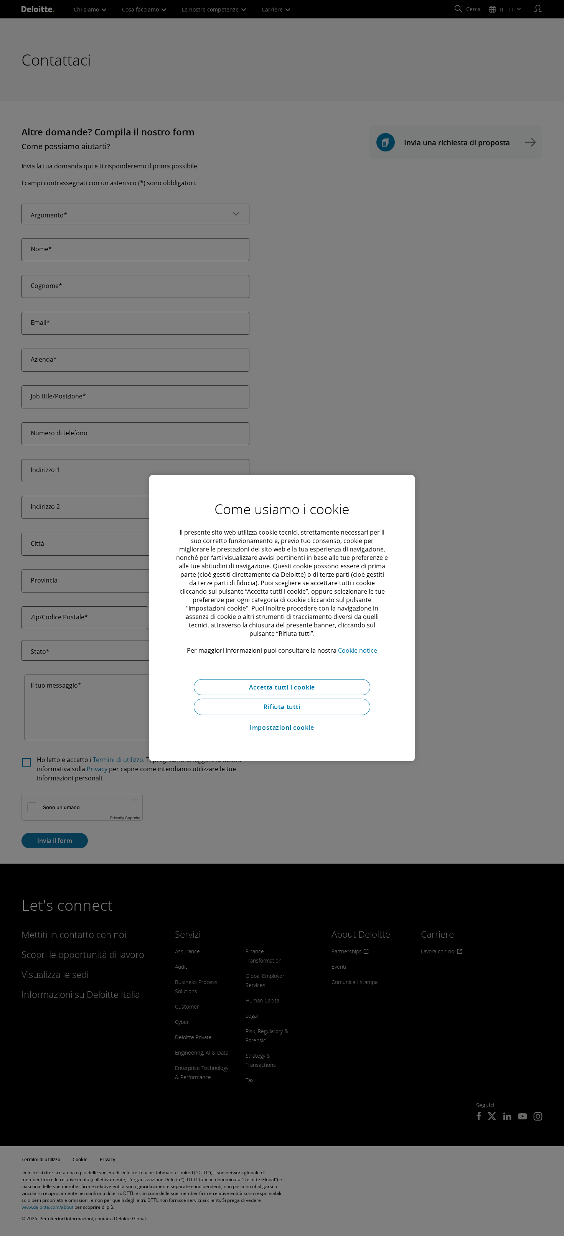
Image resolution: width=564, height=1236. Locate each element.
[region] (282, 618)
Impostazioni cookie (282, 727)
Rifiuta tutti (282, 707)
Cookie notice (357, 650)
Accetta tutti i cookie (282, 687)
